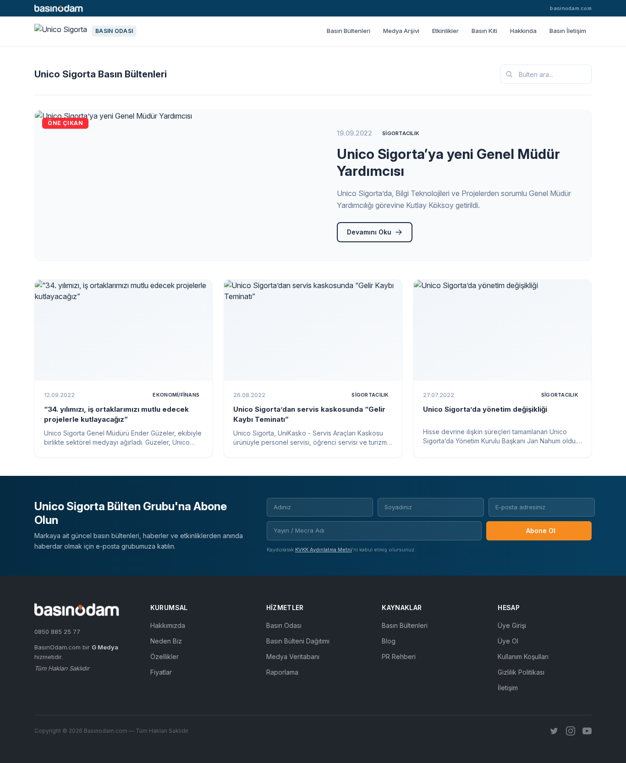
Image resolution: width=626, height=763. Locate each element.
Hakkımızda (167, 625)
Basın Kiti (484, 30)
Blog (388, 641)
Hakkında (523, 30)
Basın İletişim (567, 30)
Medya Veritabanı (292, 656)
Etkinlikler (445, 30)
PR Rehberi (399, 656)
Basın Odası (284, 625)
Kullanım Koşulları (523, 656)
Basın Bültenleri (348, 30)
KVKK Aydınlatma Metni (323, 549)
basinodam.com (571, 8)
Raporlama (282, 672)
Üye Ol (508, 641)
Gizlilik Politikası (521, 672)
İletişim (508, 688)
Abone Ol (540, 530)
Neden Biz (166, 641)
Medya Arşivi (401, 30)
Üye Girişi (512, 625)
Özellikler (164, 656)
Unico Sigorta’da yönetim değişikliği (485, 409)
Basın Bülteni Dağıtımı (297, 641)
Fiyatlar (161, 672)
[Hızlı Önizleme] (199, 292)
